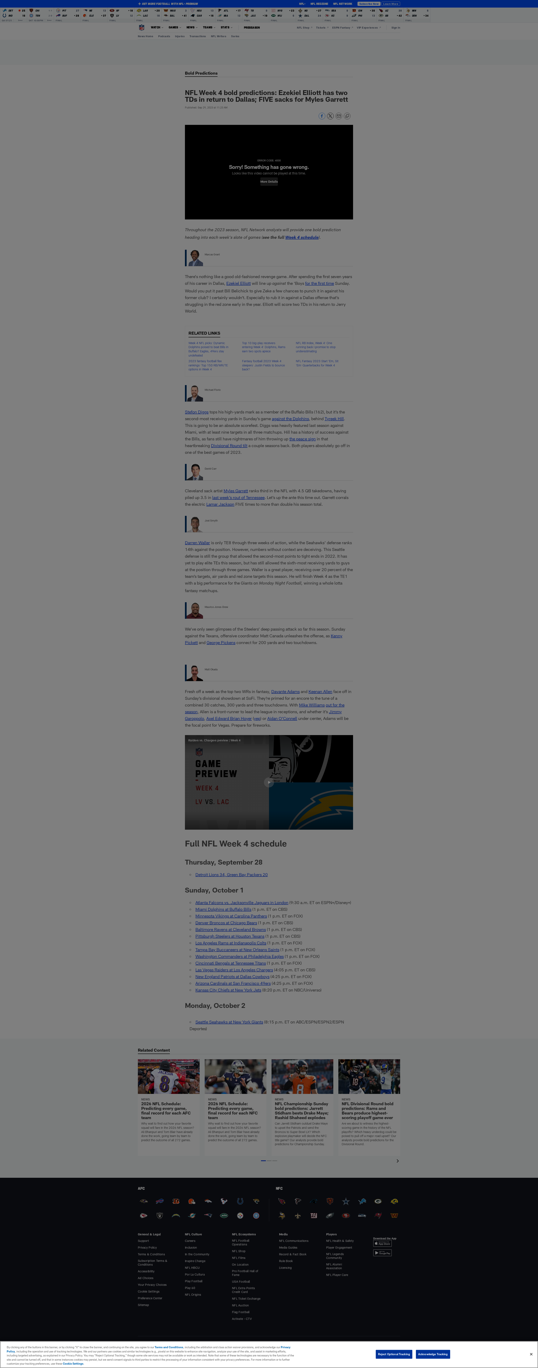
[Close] (531, 1354)
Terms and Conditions (169, 1347)
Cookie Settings (73, 1363)
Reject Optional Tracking (394, 1354)
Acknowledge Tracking (433, 1354)
